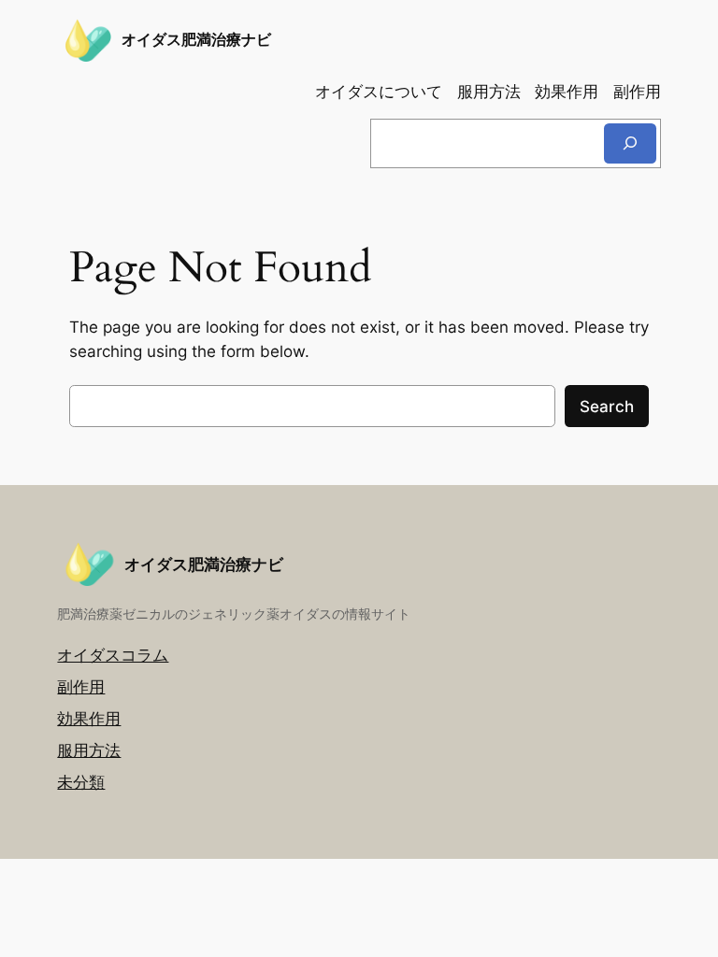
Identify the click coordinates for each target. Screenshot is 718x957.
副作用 (81, 687)
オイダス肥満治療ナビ (196, 39)
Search (607, 406)
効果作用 (89, 718)
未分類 (81, 782)
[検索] (630, 143)
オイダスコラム (112, 655)
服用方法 (89, 750)
